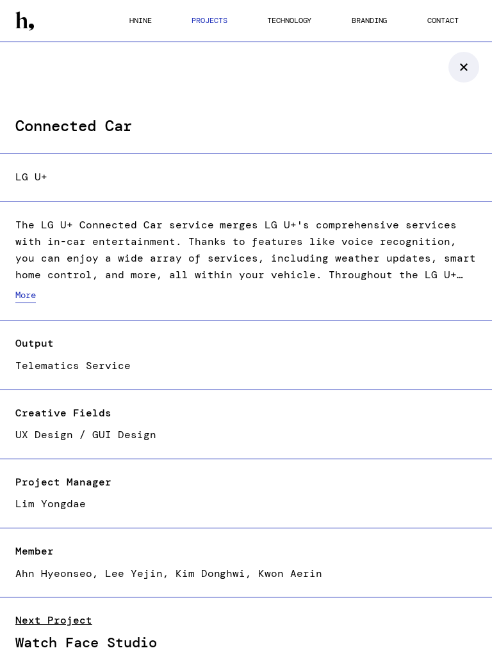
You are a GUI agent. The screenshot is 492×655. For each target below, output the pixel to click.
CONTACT (442, 20)
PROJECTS (209, 20)
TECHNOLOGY (289, 20)
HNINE (140, 20)
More (25, 295)
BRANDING (369, 20)
